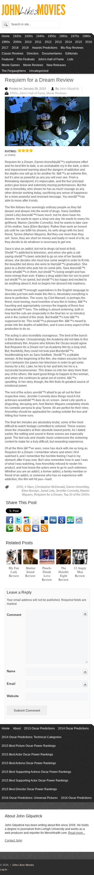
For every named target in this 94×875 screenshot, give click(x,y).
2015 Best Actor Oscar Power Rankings (27, 754)
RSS (44, 528)
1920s (17, 36)
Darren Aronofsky (77, 487)
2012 (48, 42)
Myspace (36, 528)
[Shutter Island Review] (30, 556)
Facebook (9, 520)
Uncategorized (38, 71)
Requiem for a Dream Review (39, 80)
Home (6, 36)
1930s (29, 36)
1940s (40, 36)
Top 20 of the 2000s (76, 494)
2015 (78, 42)
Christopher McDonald (50, 487)
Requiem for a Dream (48, 494)
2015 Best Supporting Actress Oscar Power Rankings (36, 772)
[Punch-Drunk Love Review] (47, 556)
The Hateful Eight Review (64, 574)
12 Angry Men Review (80, 572)
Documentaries (52, 53)
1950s (52, 36)
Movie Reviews (33, 65)
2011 (38, 42)
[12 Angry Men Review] (80, 556)
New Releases (56, 65)
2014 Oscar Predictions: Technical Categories (31, 737)
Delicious (44, 520)
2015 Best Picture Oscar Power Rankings (29, 745)
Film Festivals (26, 59)
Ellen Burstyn (30, 490)
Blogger (27, 528)
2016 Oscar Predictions (76, 798)
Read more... (76, 833)
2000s (17, 42)
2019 (25, 47)
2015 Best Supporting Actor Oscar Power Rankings (35, 780)
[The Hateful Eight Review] (63, 556)
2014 (68, 42)
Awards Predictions (44, 47)
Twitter (18, 520)
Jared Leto (47, 490)
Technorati (9, 528)
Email (36, 520)
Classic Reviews (12, 53)
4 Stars (29, 487)
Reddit (79, 520)
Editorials (71, 53)
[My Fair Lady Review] (14, 556)
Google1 (27, 520)
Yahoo (18, 528)
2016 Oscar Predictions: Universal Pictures (30, 798)
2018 (15, 47)
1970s (75, 36)
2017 (5, 47)
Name (11, 671)
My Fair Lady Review (14, 572)
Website (13, 696)
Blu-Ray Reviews (72, 47)
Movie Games (11, 65)
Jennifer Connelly (67, 490)
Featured (7, 59)
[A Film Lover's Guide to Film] (33, 14)
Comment (14, 614)
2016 (88, 42)
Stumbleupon (70, 520)
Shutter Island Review (30, 572)
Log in (3, 869)
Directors (33, 53)
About (17, 728)
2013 (58, 42)
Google (62, 520)
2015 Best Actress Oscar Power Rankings (29, 763)
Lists (70, 59)
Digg (53, 520)
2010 (28, 42)
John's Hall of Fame (51, 59)
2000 (19, 487)
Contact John (13, 840)
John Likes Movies (22, 864)
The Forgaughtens (14, 71)
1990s (6, 42)
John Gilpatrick (69, 88)
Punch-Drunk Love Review (47, 574)
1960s (63, 36)
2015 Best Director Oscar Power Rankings (29, 789)
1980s (86, 36)
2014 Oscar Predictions (73, 728)
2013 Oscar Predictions (39, 728)
